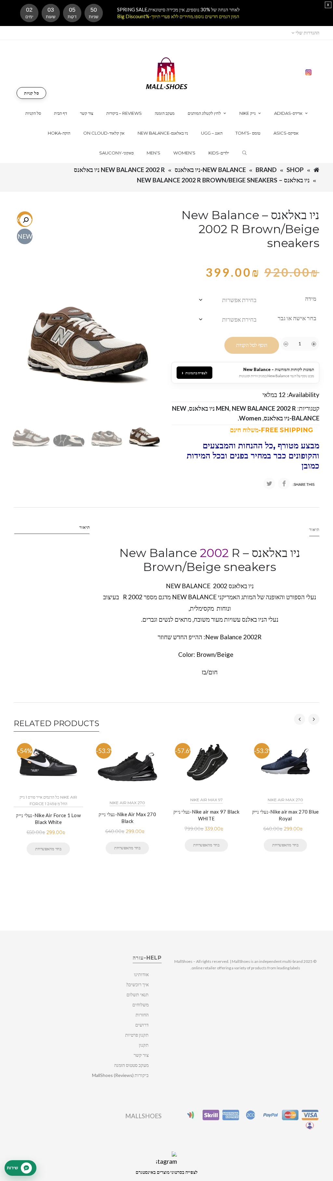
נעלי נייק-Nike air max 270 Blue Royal (285, 815)
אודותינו (141, 974)
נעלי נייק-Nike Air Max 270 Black (127, 817)
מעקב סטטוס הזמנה (131, 1065)
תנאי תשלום (138, 994)
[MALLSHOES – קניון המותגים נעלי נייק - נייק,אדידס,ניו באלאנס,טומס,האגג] (166, 72)
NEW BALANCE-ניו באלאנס (210, 169)
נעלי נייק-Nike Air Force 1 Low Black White (48, 818)
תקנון (144, 1045)
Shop (295, 169)
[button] (26, 220)
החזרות (142, 1014)
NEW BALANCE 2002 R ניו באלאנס (119, 169)
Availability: (303, 394)
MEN (222, 408)
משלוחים (140, 1004)
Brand (266, 169)
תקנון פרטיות (137, 1035)
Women (250, 418)
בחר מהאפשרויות (48, 848)
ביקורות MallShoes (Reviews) (120, 1075)
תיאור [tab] (84, 527)
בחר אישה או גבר (297, 318)
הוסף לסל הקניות (251, 345)
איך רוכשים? (137, 984)
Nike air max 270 (127, 802)
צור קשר (141, 1055)
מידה (310, 298)
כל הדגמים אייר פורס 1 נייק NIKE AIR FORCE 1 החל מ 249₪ (48, 800)
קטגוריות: (308, 408)
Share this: (303, 484)
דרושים (142, 1025)
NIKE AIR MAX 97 (206, 799)
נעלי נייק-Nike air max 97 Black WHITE (206, 815)
